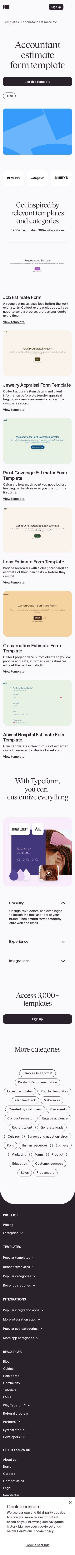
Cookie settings (37, 1545)
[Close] (70, 1502)
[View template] (37, 283)
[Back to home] (7, 7)
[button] (13, 1233)
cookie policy (43, 1531)
